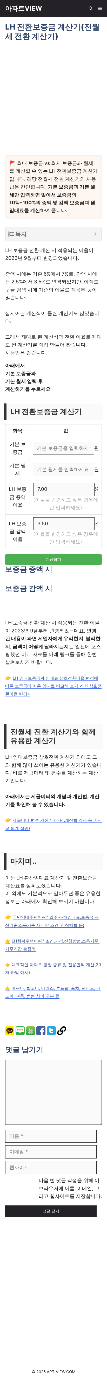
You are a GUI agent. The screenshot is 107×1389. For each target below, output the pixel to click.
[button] (90, 8)
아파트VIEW (23, 8)
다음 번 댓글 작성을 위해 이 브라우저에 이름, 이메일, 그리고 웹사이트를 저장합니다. (70, 1188)
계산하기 (53, 559)
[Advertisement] (53, 1285)
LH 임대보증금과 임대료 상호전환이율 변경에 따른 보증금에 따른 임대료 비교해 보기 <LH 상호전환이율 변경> (53, 685)
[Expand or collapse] (95, 234)
